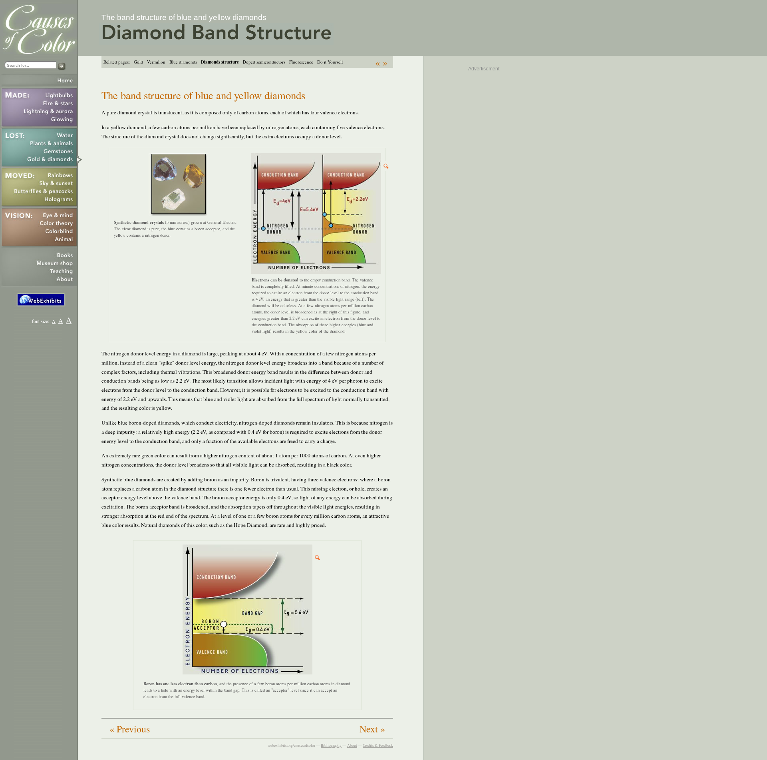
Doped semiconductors (264, 62)
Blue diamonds (183, 62)
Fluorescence (301, 62)
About (352, 745)
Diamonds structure (220, 62)
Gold (138, 62)
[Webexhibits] (41, 304)
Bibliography (331, 745)
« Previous (129, 728)
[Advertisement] (467, 197)
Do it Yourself (330, 62)
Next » (372, 728)
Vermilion (156, 62)
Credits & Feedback (378, 745)
